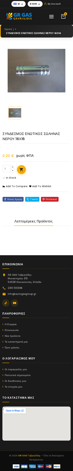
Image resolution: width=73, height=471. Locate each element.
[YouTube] (14, 303)
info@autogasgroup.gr (22, 294)
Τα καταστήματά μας (16, 341)
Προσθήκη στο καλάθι (21, 169)
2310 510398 (15, 288)
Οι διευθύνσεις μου (15, 381)
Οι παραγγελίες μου (16, 369)
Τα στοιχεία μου (13, 386)
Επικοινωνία (12, 330)
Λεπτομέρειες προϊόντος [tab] (33, 221)
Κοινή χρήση (14, 199)
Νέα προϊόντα (12, 336)
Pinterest (51, 199)
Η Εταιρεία (11, 324)
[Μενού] (51, 16)
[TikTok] (5, 303)
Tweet (34, 199)
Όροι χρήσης (12, 347)
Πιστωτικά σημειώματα (18, 375)
